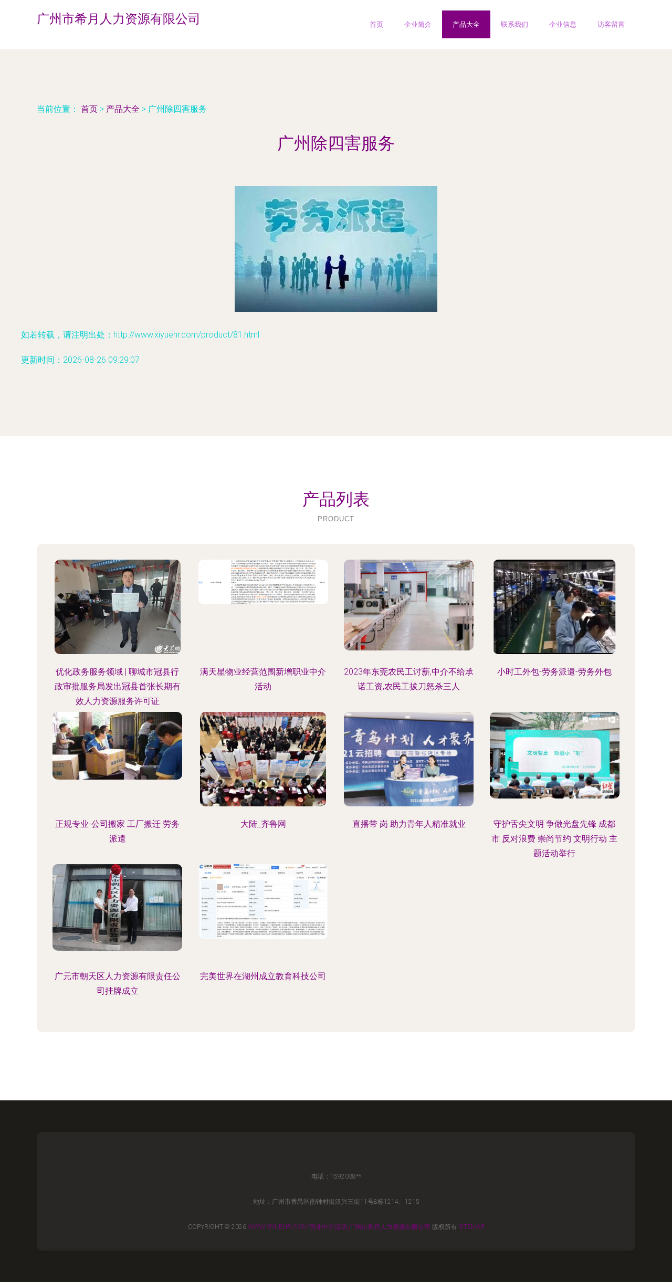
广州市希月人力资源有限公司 (389, 1227)
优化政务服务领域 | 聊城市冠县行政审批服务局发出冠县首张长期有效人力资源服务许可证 (118, 686)
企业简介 (418, 24)
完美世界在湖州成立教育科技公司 (263, 976)
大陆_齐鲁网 (263, 824)
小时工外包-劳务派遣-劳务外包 (554, 672)
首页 (376, 24)
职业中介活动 (328, 1227)
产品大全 (466, 24)
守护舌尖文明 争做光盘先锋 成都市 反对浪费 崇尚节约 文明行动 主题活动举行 (554, 838)
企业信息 (562, 24)
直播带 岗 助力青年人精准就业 (409, 824)
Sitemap (472, 1227)
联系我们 (514, 24)
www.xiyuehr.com (278, 1227)
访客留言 (611, 24)
